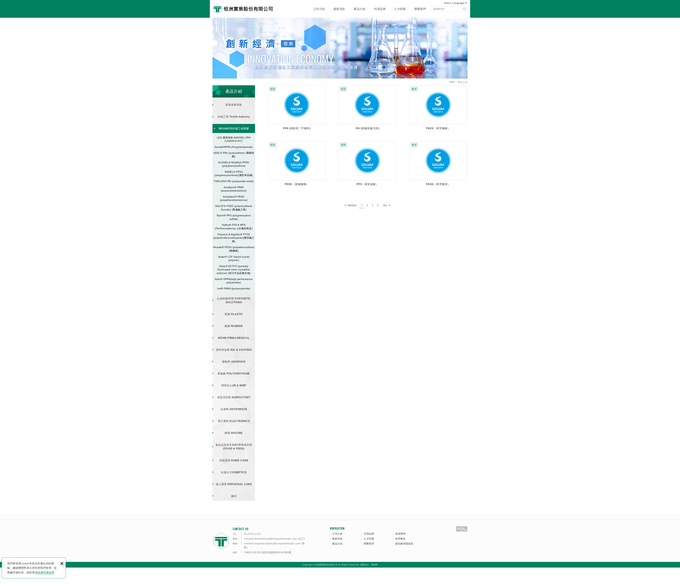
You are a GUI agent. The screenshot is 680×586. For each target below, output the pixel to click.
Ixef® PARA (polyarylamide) (233, 288)
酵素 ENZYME (234, 432)
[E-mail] (458, 529)
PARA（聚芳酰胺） (438, 164)
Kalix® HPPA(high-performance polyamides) (234, 281)
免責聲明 (400, 533)
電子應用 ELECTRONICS (234, 421)
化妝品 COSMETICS (234, 472)
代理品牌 (380, 8)
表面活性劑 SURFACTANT (233, 397)
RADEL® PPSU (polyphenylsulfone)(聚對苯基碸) (233, 173)
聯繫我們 (420, 8)
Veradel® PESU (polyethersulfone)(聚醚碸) (234, 249)
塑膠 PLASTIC (234, 314)
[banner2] (340, 47)
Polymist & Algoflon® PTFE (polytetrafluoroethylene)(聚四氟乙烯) (233, 238)
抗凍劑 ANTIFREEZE (233, 409)
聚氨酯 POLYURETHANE (234, 373)
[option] (340, 47)
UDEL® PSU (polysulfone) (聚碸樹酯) (233, 154)
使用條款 (400, 538)
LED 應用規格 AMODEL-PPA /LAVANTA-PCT (234, 139)
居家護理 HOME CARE (233, 460)
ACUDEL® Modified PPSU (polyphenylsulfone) (233, 164)
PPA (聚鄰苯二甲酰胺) (296, 108)
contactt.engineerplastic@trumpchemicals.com (272, 543)
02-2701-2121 (252, 533)
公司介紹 (319, 8)
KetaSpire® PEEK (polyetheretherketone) (234, 198)
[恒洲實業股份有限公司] (242, 9)
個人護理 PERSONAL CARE (234, 484)
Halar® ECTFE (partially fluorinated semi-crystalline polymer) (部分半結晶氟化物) (234, 269)
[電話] (464, 529)
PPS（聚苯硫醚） (367, 164)
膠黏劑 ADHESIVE (233, 361)
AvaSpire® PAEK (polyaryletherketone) (234, 189)
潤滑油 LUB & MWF (233, 385)
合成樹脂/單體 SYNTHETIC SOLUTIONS (234, 300)
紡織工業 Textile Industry (234, 116)
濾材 (233, 496)
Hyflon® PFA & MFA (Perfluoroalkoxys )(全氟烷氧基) (234, 226)
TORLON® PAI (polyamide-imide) (234, 181)
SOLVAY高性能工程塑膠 (234, 128)
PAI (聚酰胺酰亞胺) (367, 108)
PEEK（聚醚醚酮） (296, 164)
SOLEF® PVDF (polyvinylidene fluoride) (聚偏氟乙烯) (233, 208)
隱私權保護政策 (45, 572)
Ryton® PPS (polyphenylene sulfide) (234, 217)
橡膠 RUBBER (234, 325)
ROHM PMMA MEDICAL (234, 337)
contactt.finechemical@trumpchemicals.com (270, 538)
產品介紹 (359, 8)
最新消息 (339, 8)
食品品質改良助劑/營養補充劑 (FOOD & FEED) (234, 446)
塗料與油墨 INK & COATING (234, 349)
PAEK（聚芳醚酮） (438, 108)
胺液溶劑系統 (233, 104)
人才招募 (400, 8)
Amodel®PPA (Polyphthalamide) (234, 147)
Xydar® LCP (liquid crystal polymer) (234, 258)
